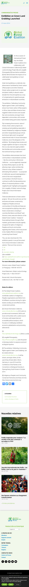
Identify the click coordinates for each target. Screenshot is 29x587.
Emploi (3, 540)
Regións (3, 549)
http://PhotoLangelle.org (9, 340)
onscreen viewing (9, 252)
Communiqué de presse (9, 12)
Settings (17, 584)
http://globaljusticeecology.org (11, 333)
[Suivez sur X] (2, 561)
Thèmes (3, 547)
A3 (4, 250)
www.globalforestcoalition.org (11, 293)
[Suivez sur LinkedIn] (12, 561)
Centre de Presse (6, 555)
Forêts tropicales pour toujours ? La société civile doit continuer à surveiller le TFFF (13, 439)
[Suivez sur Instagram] (9, 561)
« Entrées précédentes (8, 503)
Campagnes (4, 545)
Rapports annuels (6, 537)
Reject (11, 584)
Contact (3, 557)
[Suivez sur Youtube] (15, 561)
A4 (4, 247)
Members (4, 535)
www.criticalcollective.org (10, 311)
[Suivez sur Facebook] (6, 561)
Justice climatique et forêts (11, 399)
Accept (4, 584)
